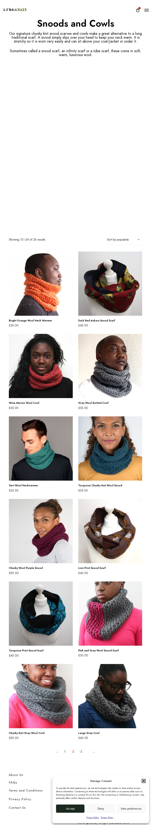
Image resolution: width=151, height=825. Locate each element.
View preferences (131, 808)
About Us (16, 775)
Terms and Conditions (26, 790)
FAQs (13, 782)
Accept (70, 808)
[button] (143, 781)
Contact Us (17, 808)
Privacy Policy (92, 817)
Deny (101, 808)
